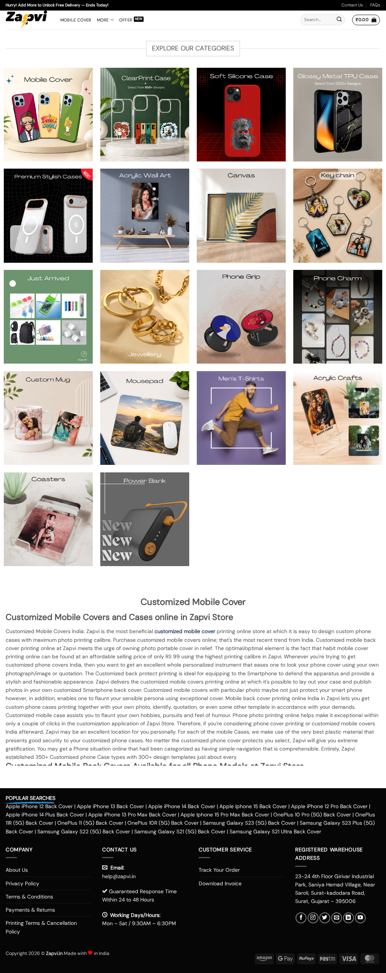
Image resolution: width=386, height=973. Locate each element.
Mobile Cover (76, 20)
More (103, 20)
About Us (17, 869)
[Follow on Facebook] (301, 917)
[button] (366, 20)
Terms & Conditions (29, 896)
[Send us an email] (336, 917)
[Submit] (339, 20)
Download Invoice (220, 883)
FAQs (375, 5)
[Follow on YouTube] (360, 917)
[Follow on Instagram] (313, 917)
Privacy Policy (22, 883)
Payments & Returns (30, 909)
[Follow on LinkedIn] (348, 917)
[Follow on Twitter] (324, 917)
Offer (125, 20)
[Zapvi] (27, 20)
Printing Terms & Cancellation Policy (41, 927)
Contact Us (352, 5)
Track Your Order (219, 869)
